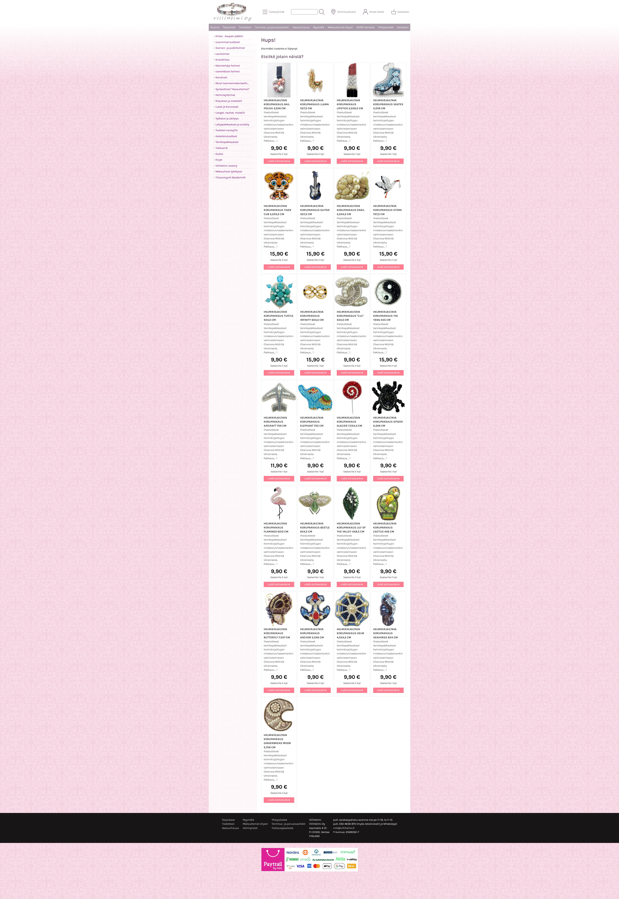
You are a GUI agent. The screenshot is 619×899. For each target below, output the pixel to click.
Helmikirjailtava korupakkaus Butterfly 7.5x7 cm (277, 633)
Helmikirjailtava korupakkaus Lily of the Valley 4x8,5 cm (351, 527)
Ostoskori (403, 27)
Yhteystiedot (385, 27)
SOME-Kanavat (365, 27)
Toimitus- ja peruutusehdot (272, 27)
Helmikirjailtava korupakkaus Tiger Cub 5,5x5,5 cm (277, 210)
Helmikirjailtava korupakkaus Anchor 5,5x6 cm (312, 633)
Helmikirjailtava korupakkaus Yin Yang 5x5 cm (385, 315)
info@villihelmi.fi (344, 828)
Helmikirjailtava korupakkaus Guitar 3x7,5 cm (315, 210)
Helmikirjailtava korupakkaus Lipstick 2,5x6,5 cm (350, 104)
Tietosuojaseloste (282, 828)
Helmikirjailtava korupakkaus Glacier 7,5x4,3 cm (349, 421)
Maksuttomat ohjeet (340, 27)
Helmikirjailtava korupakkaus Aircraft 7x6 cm (275, 421)
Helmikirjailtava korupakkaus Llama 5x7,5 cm (314, 104)
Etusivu (215, 27)
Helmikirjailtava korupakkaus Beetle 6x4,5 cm (315, 527)
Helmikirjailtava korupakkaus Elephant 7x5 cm (312, 421)
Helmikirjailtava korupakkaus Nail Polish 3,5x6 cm (277, 104)
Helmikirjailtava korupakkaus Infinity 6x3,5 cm (312, 315)
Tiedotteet (245, 27)
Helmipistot (250, 828)
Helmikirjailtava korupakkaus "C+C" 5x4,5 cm (350, 315)
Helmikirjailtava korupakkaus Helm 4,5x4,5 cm (350, 633)
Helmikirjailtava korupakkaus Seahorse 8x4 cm (385, 633)
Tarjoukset (229, 27)
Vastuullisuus (301, 27)
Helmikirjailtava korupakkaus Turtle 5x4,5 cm (278, 315)
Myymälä (318, 27)
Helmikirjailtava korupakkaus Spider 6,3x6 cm (388, 421)
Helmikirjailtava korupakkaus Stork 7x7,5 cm (387, 210)
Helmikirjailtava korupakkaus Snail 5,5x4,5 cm (350, 210)
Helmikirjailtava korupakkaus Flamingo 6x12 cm (276, 527)
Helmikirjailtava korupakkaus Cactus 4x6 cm (385, 527)
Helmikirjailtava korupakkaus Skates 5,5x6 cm (388, 104)
